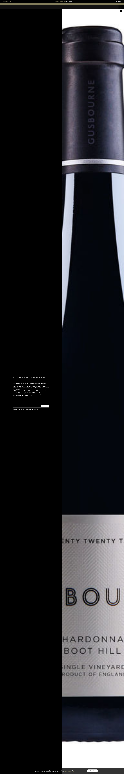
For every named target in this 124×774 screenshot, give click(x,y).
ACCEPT (92, 770)
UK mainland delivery (61, 1)
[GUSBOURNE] (6, 1)
